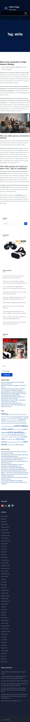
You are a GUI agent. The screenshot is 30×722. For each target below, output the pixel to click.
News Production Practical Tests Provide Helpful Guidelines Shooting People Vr (13, 400)
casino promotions (4, 416)
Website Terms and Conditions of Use (11, 700)
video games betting (11, 444)
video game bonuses (11, 442)
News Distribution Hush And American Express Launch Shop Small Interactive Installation (13, 389)
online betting (21, 425)
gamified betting (13, 421)
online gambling (15, 432)
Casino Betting (18, 414)
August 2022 (4, 634)
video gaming (19, 445)
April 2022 (3, 645)
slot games (24, 437)
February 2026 (5, 527)
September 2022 (5, 631)
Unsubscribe (6, 371)
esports (22, 418)
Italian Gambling (22, 423)
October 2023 (4, 598)
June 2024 (4, 582)
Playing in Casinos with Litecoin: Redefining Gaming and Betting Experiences (14, 317)
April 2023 (3, 615)
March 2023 (4, 618)
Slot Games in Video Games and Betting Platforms (13, 307)
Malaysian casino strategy (9, 426)
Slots (3, 439)
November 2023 (5, 596)
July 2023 (3, 607)
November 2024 (5, 568)
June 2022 (4, 639)
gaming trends (8, 423)
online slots (19, 435)
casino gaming (24, 414)
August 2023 (4, 604)
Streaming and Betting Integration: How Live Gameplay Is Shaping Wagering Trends (14, 298)
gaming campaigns (19, 421)
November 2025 (5, 535)
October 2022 (4, 628)
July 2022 (3, 637)
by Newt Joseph (22, 67)
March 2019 (4, 661)
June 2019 (4, 653)
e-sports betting (16, 418)
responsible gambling (12, 437)
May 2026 (3, 519)
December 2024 (5, 565)
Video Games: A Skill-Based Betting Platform (14, 302)
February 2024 (5, 590)
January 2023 (4, 623)
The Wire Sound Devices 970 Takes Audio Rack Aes (14, 681)
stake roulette (13, 439)
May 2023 (3, 612)
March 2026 (4, 524)
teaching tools (12, 67)
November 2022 (5, 626)
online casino (7, 429)
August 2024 (4, 576)
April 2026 (3, 521)
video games (19, 195)
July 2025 (3, 546)
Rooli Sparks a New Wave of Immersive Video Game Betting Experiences (15, 292)
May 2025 (3, 552)
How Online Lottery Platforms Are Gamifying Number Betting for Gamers (14, 323)
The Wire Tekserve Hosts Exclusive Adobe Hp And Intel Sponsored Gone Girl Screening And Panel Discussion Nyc (14, 696)
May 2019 (3, 656)
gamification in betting (5, 421)
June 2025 (4, 549)
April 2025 (3, 554)
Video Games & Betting (6, 69)
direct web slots (8, 418)
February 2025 (5, 560)
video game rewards (19, 442)
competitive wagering (22, 416)
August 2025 (4, 543)
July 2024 (3, 579)
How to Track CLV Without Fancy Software (12, 480)
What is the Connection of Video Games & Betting (13, 63)
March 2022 (4, 648)
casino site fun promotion (13, 416)
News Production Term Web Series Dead (11, 403)
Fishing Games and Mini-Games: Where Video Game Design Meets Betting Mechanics (15, 282)
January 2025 (4, 563)
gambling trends (15, 420)
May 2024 (3, 585)
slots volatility (7, 439)
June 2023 (4, 609)
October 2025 (4, 538)
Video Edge (14, 6)
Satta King (19, 437)
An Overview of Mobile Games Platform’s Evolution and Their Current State (13, 276)
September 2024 (5, 574)
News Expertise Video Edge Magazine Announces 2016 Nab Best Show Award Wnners (13, 394)
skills (7, 67)
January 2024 (4, 593)
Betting (4, 413)
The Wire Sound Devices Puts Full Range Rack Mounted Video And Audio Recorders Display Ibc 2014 (14, 689)
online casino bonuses (18, 429)
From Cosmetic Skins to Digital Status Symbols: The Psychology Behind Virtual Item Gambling (15, 287)
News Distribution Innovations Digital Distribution (13, 392)
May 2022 (3, 642)
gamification (22, 420)
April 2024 (3, 587)
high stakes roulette (15, 423)
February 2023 (5, 620)
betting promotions (11, 414)
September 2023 (5, 601)
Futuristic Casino (9, 420)
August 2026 (4, 516)
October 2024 (4, 571)
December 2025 (5, 532)
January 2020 (4, 650)
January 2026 (4, 530)
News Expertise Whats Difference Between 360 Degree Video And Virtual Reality (13, 397)
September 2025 (5, 541)
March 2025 (4, 557)
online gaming (12, 435)
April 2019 (3, 659)
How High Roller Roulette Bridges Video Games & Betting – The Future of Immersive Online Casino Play (14, 312)
